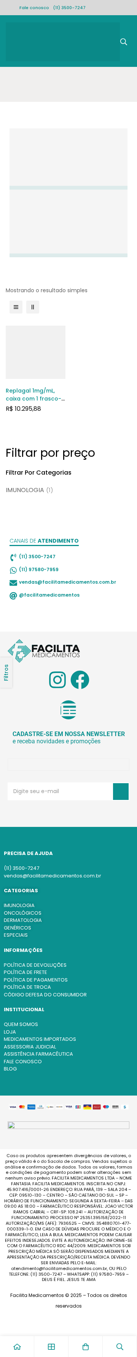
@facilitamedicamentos (49, 595)
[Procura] (124, 42)
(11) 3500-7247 (69, 8)
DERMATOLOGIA (23, 920)
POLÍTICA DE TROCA (27, 987)
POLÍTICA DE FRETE (25, 972)
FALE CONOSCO (23, 1061)
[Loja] (51, 1346)
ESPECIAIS (16, 935)
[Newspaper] (68, 709)
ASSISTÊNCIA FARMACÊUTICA (38, 1054)
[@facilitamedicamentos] (13, 596)
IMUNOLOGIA (29, 490)
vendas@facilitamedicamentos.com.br (67, 582)
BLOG (10, 1068)
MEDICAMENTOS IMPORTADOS (40, 1039)
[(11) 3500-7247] (13, 557)
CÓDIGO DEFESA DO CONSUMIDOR (45, 994)
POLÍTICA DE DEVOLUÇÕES (35, 965)
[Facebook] (79, 679)
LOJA (10, 1032)
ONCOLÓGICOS (22, 913)
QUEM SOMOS (21, 1024)
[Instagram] (57, 679)
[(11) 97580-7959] (13, 570)
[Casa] (17, 1346)
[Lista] (16, 307)
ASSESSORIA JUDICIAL (30, 1046)
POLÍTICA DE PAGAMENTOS (36, 979)
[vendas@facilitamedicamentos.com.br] (13, 583)
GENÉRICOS (17, 927)
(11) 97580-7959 (39, 569)
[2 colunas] (32, 307)
